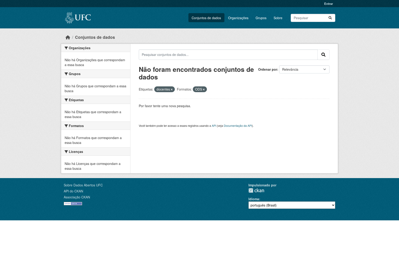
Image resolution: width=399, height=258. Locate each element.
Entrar (328, 3)
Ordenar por (267, 69)
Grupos (261, 17)
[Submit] (330, 18)
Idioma (253, 199)
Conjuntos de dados (206, 17)
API (214, 125)
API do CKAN (73, 191)
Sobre (278, 17)
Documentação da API (238, 125)
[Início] (68, 37)
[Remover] (171, 89)
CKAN (256, 190)
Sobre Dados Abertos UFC (83, 185)
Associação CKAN (77, 197)
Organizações (238, 17)
